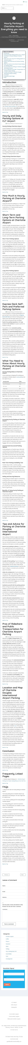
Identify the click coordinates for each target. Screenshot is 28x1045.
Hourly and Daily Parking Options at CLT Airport (14, 54)
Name (3, 885)
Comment (4, 909)
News (7, 946)
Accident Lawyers (10, 936)
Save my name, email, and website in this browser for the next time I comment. (12, 905)
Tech (7, 956)
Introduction (6, 53)
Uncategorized (9, 958)
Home (10, 35)
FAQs (5, 77)
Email (3, 891)
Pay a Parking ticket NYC (11, 951)
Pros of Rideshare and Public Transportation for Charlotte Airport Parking (14, 70)
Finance (7, 941)
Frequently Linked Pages (9, 76)
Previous (6, 874)
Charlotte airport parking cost (10, 106)
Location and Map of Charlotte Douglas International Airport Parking (12, 72)
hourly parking (19, 377)
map (15, 725)
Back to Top (5, 112)
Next (22, 874)
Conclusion (6, 74)
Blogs (14, 35)
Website (4, 897)
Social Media (8, 953)
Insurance (8, 944)
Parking (16, 35)
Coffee (7, 939)
